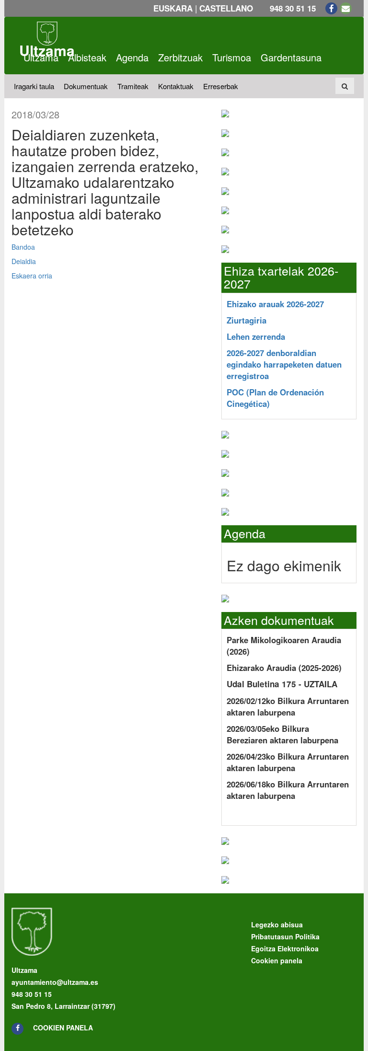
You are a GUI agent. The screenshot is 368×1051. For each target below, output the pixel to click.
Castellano (226, 8)
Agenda (132, 57)
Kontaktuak (176, 86)
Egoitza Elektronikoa (285, 948)
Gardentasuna (291, 57)
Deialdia (24, 261)
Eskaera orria (32, 275)
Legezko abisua (277, 924)
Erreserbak (220, 86)
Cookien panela (63, 1027)
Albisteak (87, 57)
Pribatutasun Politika (285, 936)
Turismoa (231, 57)
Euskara (173, 8)
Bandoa (23, 247)
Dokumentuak (86, 86)
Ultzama (40, 57)
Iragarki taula (34, 86)
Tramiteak (133, 86)
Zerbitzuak (180, 57)
